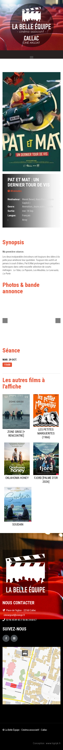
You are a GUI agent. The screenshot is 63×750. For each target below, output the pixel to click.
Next (57, 320)
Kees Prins (41, 199)
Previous (5, 320)
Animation (27, 206)
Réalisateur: (14, 199)
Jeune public (39, 206)
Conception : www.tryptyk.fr (46, 743)
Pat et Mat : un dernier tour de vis (29, 182)
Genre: (11, 206)
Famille (49, 206)
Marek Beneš (28, 199)
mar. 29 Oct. (10, 359)
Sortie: (11, 210)
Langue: (12, 215)
